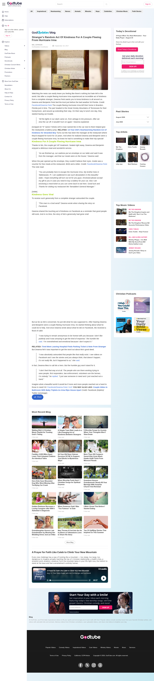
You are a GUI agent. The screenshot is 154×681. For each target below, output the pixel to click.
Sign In (8, 35)
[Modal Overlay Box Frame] (77, 340)
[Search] (106, 4)
